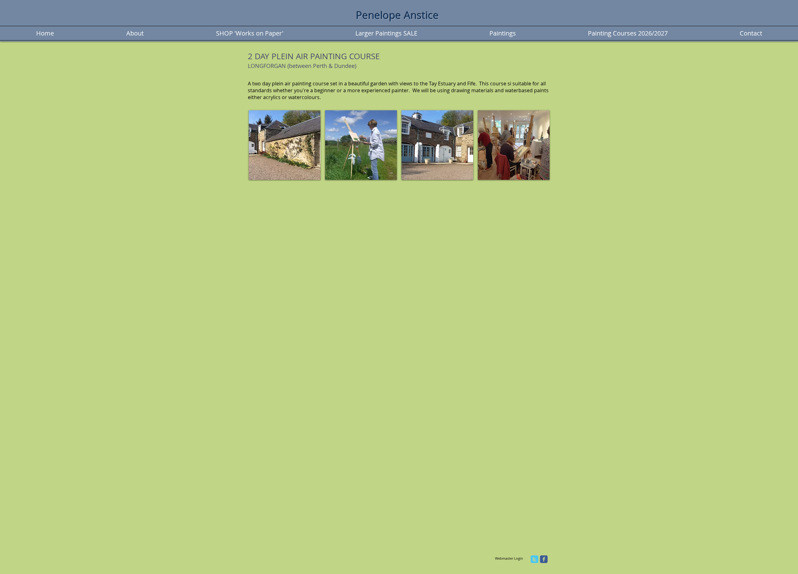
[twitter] (534, 559)
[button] (284, 145)
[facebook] (544, 559)
